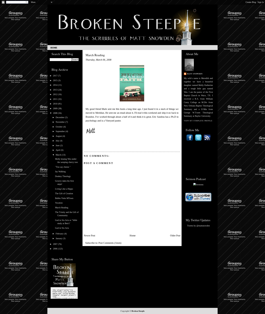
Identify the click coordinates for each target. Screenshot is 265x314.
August (59, 136)
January (59, 238)
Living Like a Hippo (64, 189)
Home (53, 48)
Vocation (59, 203)
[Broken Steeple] (64, 285)
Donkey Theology (63, 176)
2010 (55, 104)
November (60, 122)
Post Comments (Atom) (109, 243)
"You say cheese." (63, 167)
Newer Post (89, 235)
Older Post (175, 235)
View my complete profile (198, 120)
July (58, 141)
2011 (55, 99)
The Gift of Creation (64, 193)
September (60, 131)
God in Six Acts (62, 228)
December (60, 117)
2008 (55, 113)
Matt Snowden (195, 74)
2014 (55, 85)
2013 (55, 90)
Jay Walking (60, 171)
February (60, 234)
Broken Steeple (138, 310)
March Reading (61, 207)
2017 (55, 76)
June (58, 145)
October (59, 127)
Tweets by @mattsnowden (198, 226)
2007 (55, 244)
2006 (55, 249)
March (59, 155)
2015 (55, 80)
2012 (55, 94)
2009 (55, 108)
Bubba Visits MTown (64, 198)
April (58, 150)
